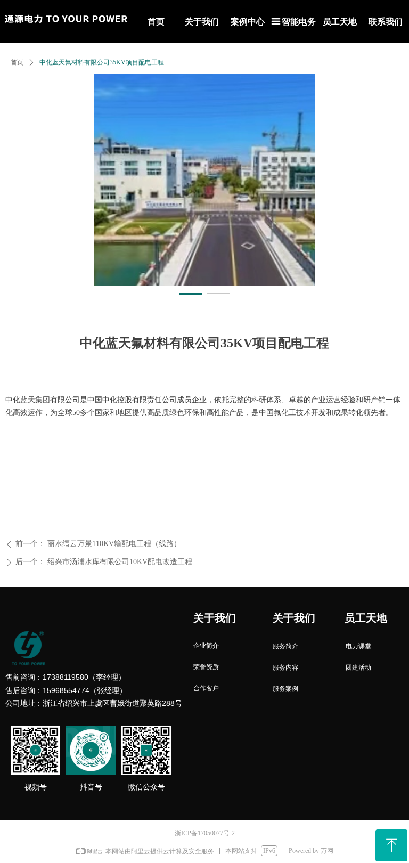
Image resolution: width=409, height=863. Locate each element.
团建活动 (358, 667)
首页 (17, 62)
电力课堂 (358, 646)
